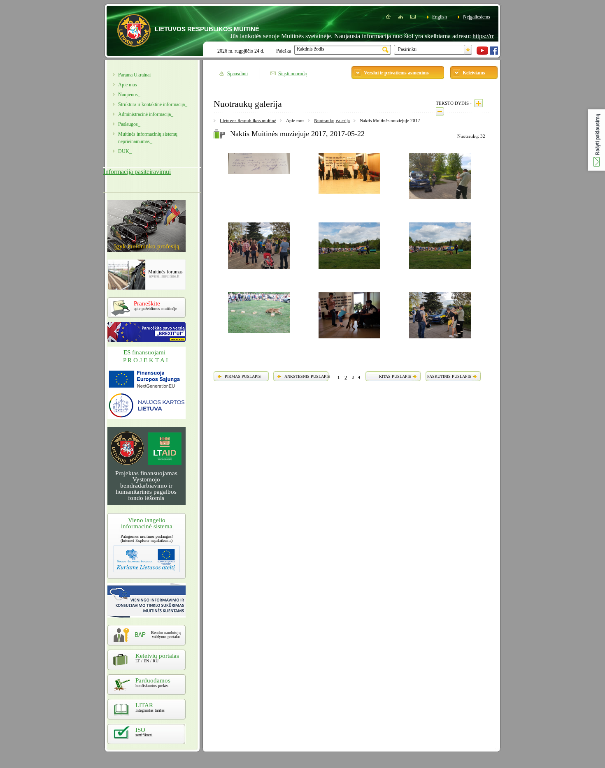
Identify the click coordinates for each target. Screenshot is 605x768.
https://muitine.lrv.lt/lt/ (484, 35)
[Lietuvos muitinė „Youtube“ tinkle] (482, 53)
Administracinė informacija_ (145, 114)
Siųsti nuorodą (292, 73)
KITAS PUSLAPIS (395, 376)
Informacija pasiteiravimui (137, 171)
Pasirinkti (407, 49)
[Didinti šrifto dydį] (478, 103)
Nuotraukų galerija (332, 120)
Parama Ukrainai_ (135, 75)
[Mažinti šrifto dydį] (440, 111)
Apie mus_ (129, 85)
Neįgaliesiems (476, 17)
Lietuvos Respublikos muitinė (248, 120)
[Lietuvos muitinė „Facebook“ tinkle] (494, 53)
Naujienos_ (129, 94)
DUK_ (125, 151)
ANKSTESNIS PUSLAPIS (307, 376)
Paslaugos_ (129, 124)
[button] (596, 140)
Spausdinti (237, 73)
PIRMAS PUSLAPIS (243, 376)
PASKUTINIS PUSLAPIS (449, 376)
